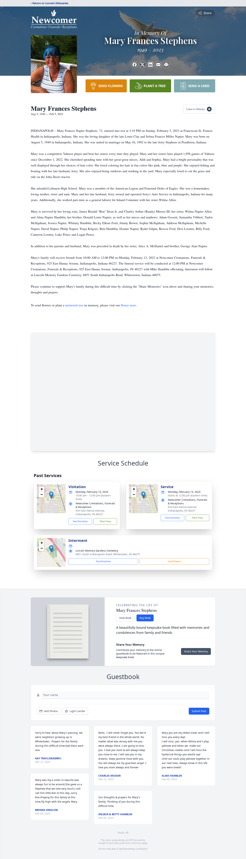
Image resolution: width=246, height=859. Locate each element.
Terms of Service (132, 843)
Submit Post (199, 711)
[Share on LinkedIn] (150, 64)
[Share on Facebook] (134, 64)
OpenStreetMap (127, 848)
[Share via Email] (158, 64)
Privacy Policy (113, 843)
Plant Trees (105, 521)
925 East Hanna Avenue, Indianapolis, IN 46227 (90, 512)
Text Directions (80, 521)
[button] (51, 495)
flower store (128, 305)
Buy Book (145, 618)
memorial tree (74, 305)
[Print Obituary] (166, 64)
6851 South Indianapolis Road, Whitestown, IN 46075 (108, 554)
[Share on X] (142, 64)
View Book (125, 618)
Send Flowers (174, 561)
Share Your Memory (196, 651)
